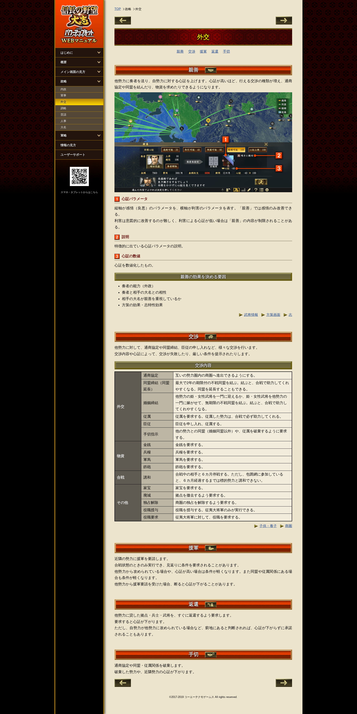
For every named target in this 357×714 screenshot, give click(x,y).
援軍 (203, 51)
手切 (226, 51)
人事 (63, 121)
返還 (214, 51)
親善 (180, 51)
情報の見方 (68, 145)
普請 (63, 114)
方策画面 (273, 315)
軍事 (63, 95)
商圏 (288, 526)
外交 (63, 101)
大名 (63, 127)
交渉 (191, 51)
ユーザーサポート (73, 154)
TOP (117, 9)
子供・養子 (268, 526)
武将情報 (251, 315)
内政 (63, 89)
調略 (63, 108)
